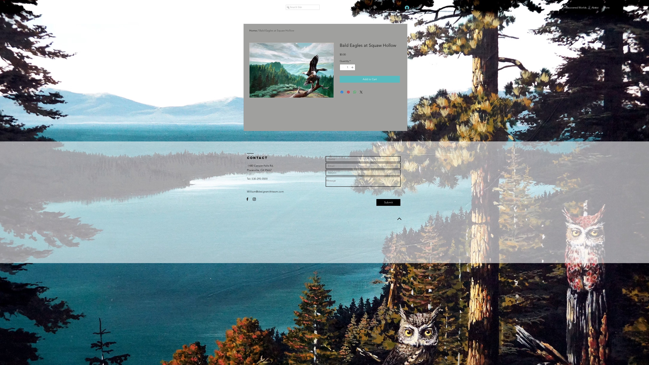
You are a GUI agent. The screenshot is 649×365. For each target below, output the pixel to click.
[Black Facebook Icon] (247, 199)
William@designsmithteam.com (265, 191)
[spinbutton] (347, 67)
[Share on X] (361, 92)
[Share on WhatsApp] (355, 92)
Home (253, 30)
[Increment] (353, 67)
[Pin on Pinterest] (348, 92)
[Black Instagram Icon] (254, 199)
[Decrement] (342, 67)
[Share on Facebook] (342, 92)
